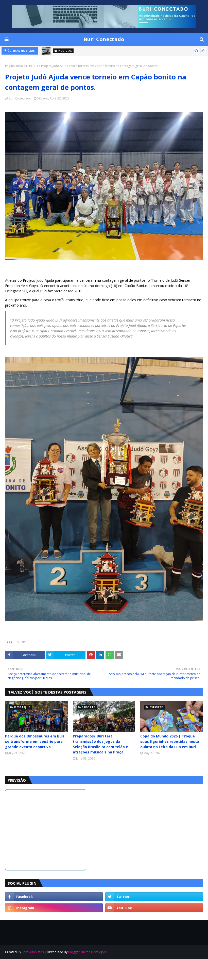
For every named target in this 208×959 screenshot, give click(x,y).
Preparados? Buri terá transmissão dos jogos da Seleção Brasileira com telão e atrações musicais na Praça (100, 744)
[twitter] (154, 896)
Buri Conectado (104, 39)
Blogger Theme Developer (87, 952)
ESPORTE (32, 66)
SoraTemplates (33, 952)
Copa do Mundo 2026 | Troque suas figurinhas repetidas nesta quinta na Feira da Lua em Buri (169, 741)
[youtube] (154, 907)
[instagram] (54, 907)
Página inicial (14, 66)
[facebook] (54, 896)
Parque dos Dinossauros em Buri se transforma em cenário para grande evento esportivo (34, 741)
